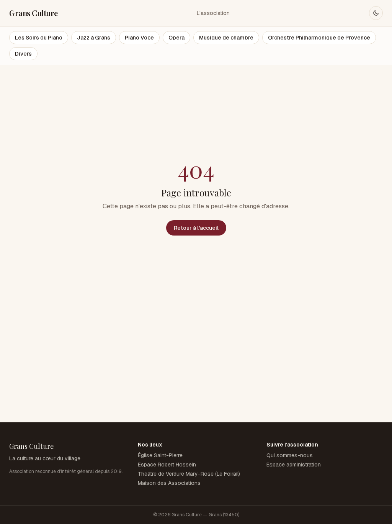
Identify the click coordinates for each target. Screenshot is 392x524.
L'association (213, 13)
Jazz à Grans (93, 37)
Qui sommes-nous (289, 455)
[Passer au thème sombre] (376, 13)
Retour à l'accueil (196, 227)
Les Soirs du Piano (38, 37)
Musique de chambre (226, 37)
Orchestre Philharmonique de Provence (319, 37)
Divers (23, 53)
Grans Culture (33, 13)
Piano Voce (139, 37)
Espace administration (293, 464)
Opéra (176, 37)
